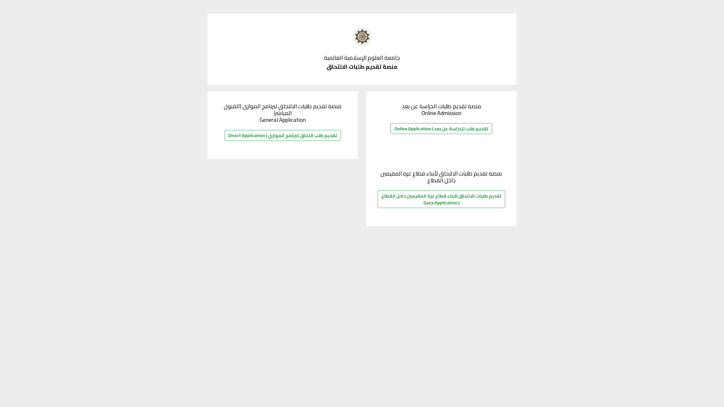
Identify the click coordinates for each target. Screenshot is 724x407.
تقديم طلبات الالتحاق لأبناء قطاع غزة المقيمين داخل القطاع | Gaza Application (441, 199)
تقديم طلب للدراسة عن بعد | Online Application (441, 128)
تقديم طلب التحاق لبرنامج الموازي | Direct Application (282, 135)
